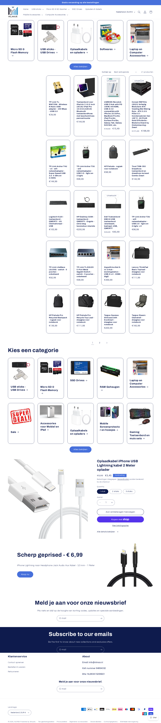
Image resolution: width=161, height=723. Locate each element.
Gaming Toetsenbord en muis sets (140, 435)
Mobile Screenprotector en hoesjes (110, 426)
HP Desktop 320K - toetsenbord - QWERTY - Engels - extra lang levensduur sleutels (86, 221)
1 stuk (102, 491)
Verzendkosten (123, 479)
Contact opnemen (16, 663)
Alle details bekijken (106, 532)
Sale (13, 432)
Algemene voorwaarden (79, 721)
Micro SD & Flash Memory (19, 51)
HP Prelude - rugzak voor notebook (113, 167)
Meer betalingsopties (120, 525)
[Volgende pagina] (107, 343)
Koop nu (25, 574)
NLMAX (17, 721)
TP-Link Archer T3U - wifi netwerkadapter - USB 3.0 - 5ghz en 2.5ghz (86, 171)
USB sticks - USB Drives (47, 51)
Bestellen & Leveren (16, 667)
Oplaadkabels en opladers (78, 51)
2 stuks (115, 491)
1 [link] (92, 343)
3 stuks (129, 491)
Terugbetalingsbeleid (46, 721)
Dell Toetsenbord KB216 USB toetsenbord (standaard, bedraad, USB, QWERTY (112, 222)
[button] (37, 9)
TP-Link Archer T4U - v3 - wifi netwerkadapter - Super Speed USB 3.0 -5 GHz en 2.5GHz (58, 172)
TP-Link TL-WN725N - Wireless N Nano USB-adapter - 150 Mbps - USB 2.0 (58, 106)
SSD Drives (77, 380)
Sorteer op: (106, 72)
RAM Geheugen (110, 387)
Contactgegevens (110, 721)
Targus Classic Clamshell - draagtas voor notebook (139, 318)
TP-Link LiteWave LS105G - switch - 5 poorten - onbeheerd (58, 270)
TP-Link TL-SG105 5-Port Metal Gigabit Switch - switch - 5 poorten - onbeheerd (86, 271)
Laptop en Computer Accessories (137, 52)
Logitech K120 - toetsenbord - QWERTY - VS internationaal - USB (56, 221)
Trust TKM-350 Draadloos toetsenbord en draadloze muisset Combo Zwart (140, 171)
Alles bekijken (81, 67)
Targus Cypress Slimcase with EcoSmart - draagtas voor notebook (111, 320)
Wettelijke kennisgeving (129, 721)
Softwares (106, 49)
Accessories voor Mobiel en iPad (49, 426)
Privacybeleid (62, 721)
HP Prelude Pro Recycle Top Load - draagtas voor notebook (85, 318)
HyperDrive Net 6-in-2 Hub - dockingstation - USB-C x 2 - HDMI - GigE (113, 271)
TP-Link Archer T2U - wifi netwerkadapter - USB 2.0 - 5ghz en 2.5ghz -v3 (141, 221)
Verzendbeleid (95, 721)
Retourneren (13, 672)
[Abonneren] (101, 618)
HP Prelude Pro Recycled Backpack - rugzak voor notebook (58, 318)
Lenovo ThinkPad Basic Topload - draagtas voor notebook (140, 270)
